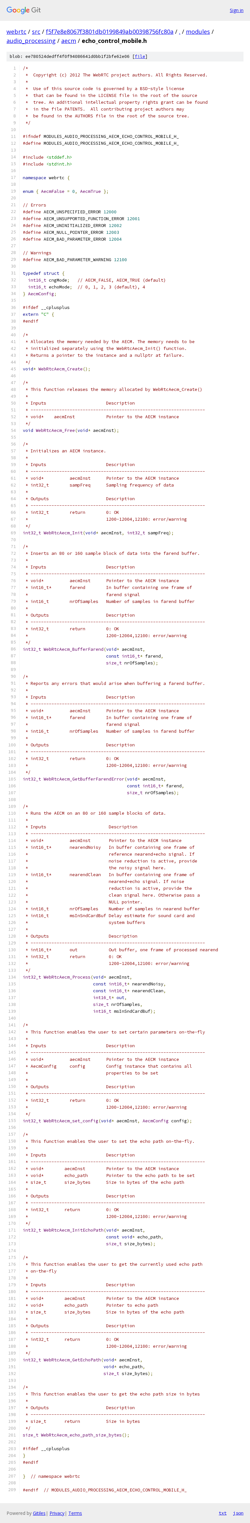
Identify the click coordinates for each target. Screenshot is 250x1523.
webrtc (16, 31)
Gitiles (39, 1513)
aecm (68, 41)
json (238, 1513)
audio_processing (31, 41)
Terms (75, 1513)
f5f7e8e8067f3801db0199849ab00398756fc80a (110, 31)
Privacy (56, 1513)
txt (223, 1513)
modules (198, 31)
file (140, 56)
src (36, 31)
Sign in (236, 10)
